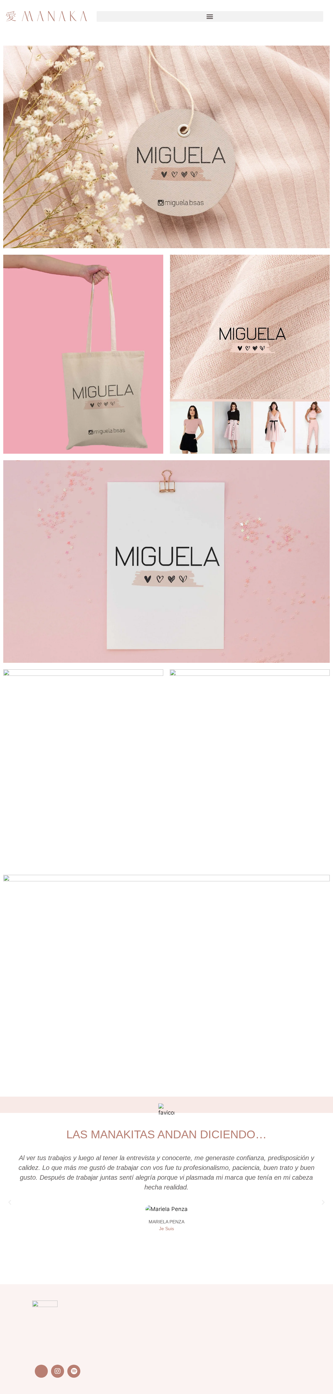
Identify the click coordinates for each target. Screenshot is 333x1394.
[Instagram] (57, 1371)
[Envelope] (41, 1371)
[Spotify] (73, 1371)
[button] (210, 16)
